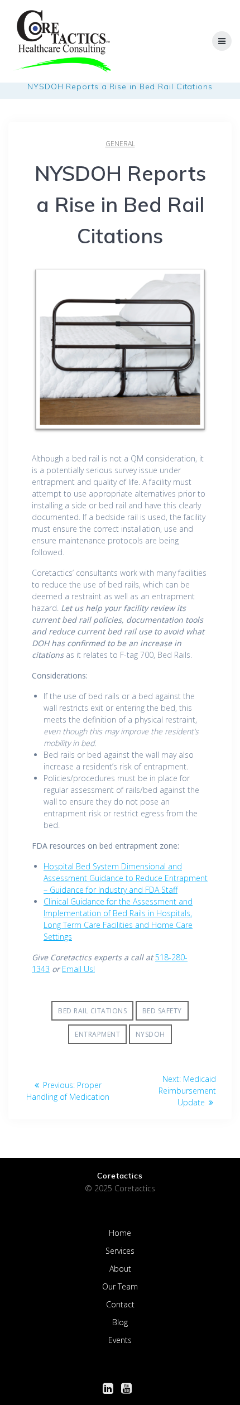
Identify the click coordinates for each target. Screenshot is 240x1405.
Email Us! (78, 969)
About (120, 1268)
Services (120, 1250)
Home (120, 1233)
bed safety (162, 1011)
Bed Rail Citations (92, 1011)
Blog (120, 1322)
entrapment (97, 1034)
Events (120, 1340)
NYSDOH (150, 1034)
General (120, 143)
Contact (120, 1304)
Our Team (120, 1286)
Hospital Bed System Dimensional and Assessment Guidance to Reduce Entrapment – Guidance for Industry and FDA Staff (126, 878)
